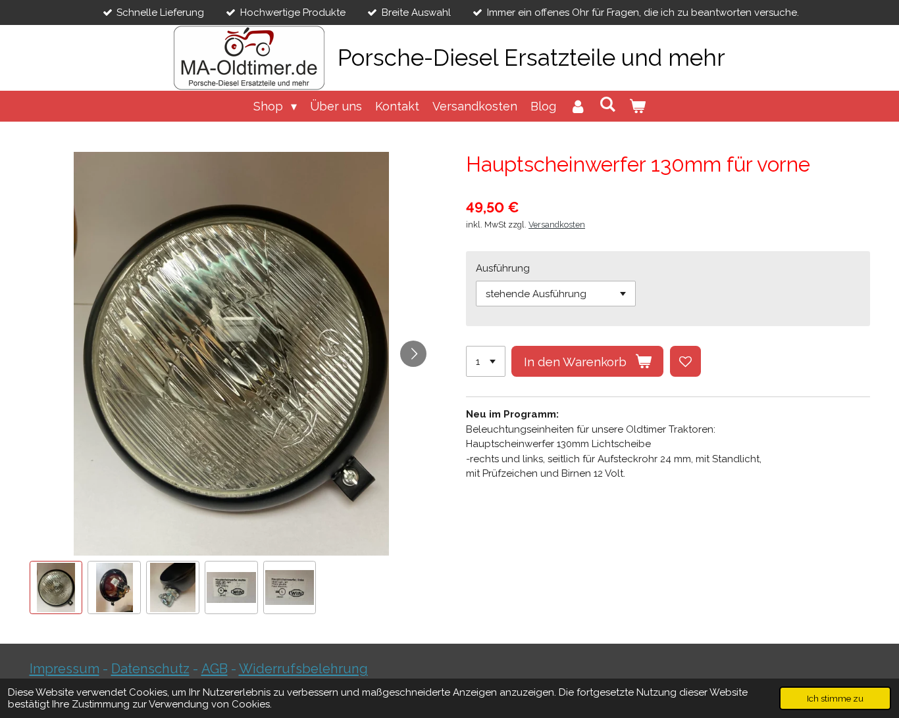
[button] (56, 587)
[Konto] (577, 106)
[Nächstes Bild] (413, 354)
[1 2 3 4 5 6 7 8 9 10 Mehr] (485, 361)
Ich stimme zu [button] (835, 698)
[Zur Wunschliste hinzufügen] (685, 361)
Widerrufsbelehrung (303, 669)
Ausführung (503, 268)
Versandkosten (556, 224)
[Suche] (608, 104)
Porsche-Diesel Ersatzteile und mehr (531, 57)
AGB (214, 669)
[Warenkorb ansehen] (637, 106)
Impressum (64, 669)
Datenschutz (150, 669)
